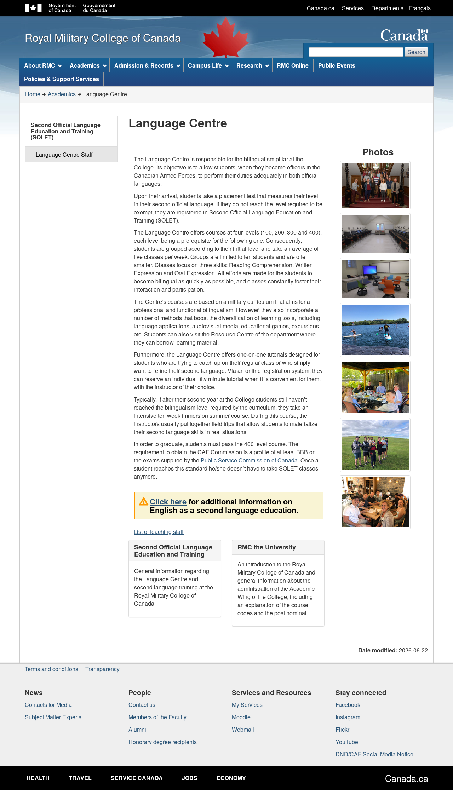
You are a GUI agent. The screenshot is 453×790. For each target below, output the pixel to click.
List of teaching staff (159, 531)
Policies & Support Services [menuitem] (61, 79)
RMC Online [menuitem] (293, 65)
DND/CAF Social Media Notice (374, 754)
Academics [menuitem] (85, 65)
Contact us (141, 704)
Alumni (137, 729)
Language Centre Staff (64, 154)
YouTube (347, 742)
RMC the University (266, 547)
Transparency (102, 669)
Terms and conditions (51, 669)
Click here (168, 501)
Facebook (348, 704)
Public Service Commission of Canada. (250, 460)
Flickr (342, 729)
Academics (62, 94)
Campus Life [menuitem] (205, 65)
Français (420, 8)
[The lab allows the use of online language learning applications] (377, 235)
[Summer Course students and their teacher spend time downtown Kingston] (377, 503)
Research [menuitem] (249, 65)
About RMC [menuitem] (39, 65)
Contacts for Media (48, 704)
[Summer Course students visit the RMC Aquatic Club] (377, 331)
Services (353, 8)
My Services (247, 704)
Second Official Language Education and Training (173, 550)
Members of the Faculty (157, 717)
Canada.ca (320, 8)
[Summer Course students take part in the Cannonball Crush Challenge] (377, 446)
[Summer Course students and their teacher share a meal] (377, 388)
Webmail (243, 729)
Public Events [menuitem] (336, 65)
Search (416, 52)
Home (32, 94)
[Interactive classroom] (377, 280)
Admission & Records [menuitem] (143, 65)
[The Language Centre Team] (377, 186)
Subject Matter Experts (53, 717)
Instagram (348, 717)
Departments (387, 8)
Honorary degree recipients (162, 742)
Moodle (241, 717)
